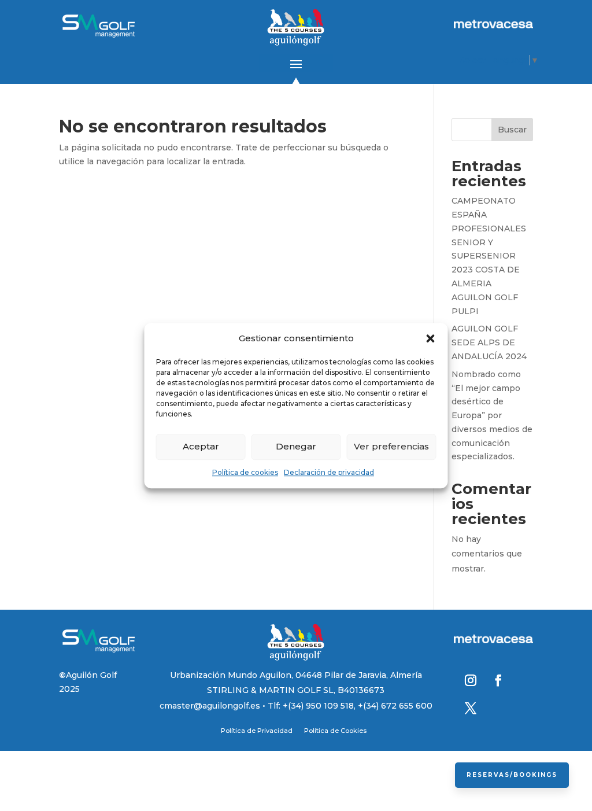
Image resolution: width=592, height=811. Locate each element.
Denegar (296, 446)
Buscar (512, 129)
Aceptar (201, 446)
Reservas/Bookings (512, 775)
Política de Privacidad (257, 731)
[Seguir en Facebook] (498, 680)
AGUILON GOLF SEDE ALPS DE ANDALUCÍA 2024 (489, 342)
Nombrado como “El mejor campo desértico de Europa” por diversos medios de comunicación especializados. (492, 415)
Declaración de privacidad (329, 472)
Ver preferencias (391, 446)
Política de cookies (245, 472)
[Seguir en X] (470, 708)
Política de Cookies (335, 731)
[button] (430, 338)
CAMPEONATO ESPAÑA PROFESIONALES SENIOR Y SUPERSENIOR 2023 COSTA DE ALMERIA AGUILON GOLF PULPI (489, 256)
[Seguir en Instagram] (470, 680)
